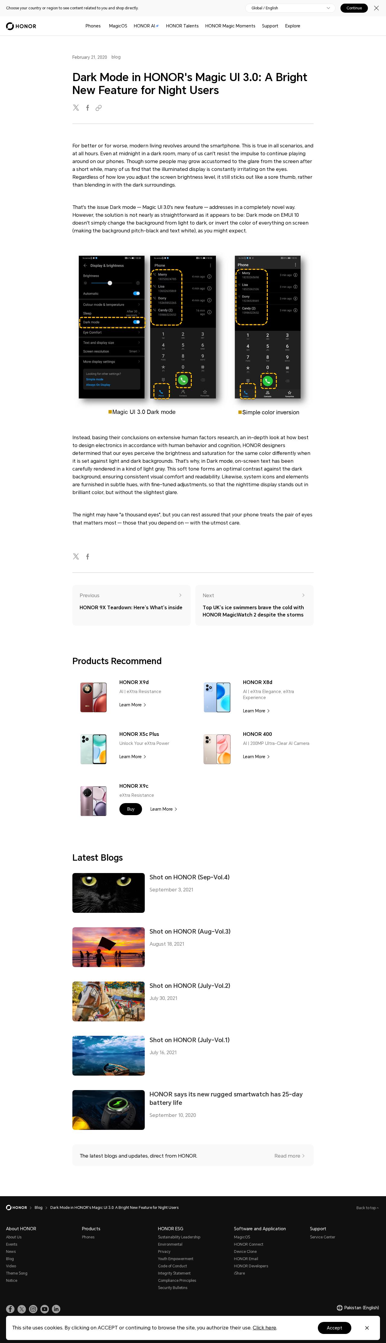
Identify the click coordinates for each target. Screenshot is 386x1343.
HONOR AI (144, 26)
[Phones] (103, 26)
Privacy (164, 1252)
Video (11, 1266)
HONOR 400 (257, 734)
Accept (334, 1328)
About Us (13, 1237)
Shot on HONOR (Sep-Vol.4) (190, 877)
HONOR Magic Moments (230, 26)
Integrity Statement (174, 1273)
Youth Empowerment (175, 1259)
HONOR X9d (134, 682)
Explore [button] (292, 26)
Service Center (322, 1237)
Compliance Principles (177, 1280)
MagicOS (118, 26)
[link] (10, 1309)
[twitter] (76, 108)
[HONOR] (20, 1207)
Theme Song (16, 1273)
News (11, 1252)
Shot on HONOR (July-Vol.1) (190, 1040)
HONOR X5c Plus (139, 734)
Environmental (170, 1244)
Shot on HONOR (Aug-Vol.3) (190, 931)
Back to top (366, 1208)
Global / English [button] (265, 8)
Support (270, 26)
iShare (239, 1273)
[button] (130, 809)
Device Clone (245, 1252)
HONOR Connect (248, 1244)
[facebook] (88, 108)
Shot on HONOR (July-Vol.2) (190, 985)
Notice (11, 1280)
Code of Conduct (172, 1266)
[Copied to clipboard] (99, 108)
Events (11, 1244)
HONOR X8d (257, 682)
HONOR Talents (182, 26)
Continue (354, 8)
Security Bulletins (172, 1288)
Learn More (130, 704)
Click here (264, 1328)
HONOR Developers (251, 1266)
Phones (93, 26)
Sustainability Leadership (179, 1237)
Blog (10, 1259)
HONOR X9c (133, 786)
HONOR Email (246, 1259)
